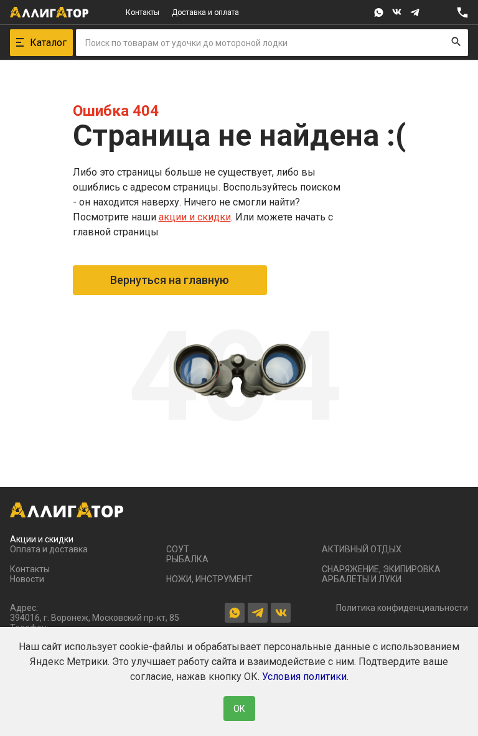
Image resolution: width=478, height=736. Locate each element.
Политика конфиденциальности (402, 608)
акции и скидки (195, 217)
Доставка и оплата (205, 12)
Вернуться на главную (169, 279)
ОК (239, 709)
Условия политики (304, 676)
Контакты (142, 12)
